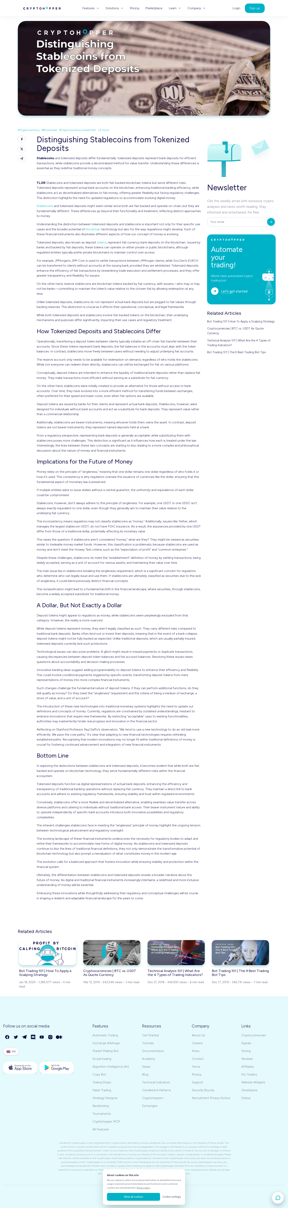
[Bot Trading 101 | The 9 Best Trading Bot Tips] (240, 952)
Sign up (255, 8)
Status (246, 1098)
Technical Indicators (156, 1082)
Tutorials (148, 1043)
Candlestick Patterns (156, 1090)
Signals (246, 1043)
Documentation (153, 1051)
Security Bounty (203, 1090)
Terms (196, 1066)
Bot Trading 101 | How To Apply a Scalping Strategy (241, 321)
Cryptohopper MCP (106, 1121)
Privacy (197, 1074)
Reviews (247, 1059)
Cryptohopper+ (153, 1098)
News (146, 1066)
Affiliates (247, 1066)
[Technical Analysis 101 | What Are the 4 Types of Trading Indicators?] (176, 952)
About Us (198, 1035)
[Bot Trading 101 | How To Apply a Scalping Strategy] (47, 952)
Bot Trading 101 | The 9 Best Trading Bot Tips (236, 352)
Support (197, 1082)
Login (236, 8)
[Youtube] (42, 1037)
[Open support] (278, 1198)
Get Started (150, 1035)
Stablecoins (45, 206)
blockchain (93, 229)
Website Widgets (253, 1082)
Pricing (134, 8)
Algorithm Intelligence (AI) (110, 1066)
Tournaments (101, 1113)
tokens (101, 242)
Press (195, 1051)
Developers (249, 1090)
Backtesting (100, 1106)
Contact (198, 1059)
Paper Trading (101, 1090)
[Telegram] (24, 1037)
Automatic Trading (105, 1035)
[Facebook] (7, 1037)
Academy (148, 1059)
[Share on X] (22, 149)
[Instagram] (50, 1037)
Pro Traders (249, 1074)
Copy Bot (99, 1074)
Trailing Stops (101, 1082)
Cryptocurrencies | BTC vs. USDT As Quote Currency (235, 331)
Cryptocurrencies (253, 1035)
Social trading (101, 1059)
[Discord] (33, 1037)
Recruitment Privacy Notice (211, 1098)
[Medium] (59, 1037)
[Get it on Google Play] (57, 1068)
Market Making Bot (105, 1051)
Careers (197, 1043)
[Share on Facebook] (22, 139)
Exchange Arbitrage (106, 1043)
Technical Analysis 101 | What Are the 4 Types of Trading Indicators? (239, 343)
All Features (100, 1129)
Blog (145, 1074)
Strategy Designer (105, 1098)
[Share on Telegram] (22, 159)
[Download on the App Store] (20, 1068)
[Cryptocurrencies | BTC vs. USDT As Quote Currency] (111, 952)
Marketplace (153, 8)
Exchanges (149, 1106)
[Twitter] (16, 1037)
